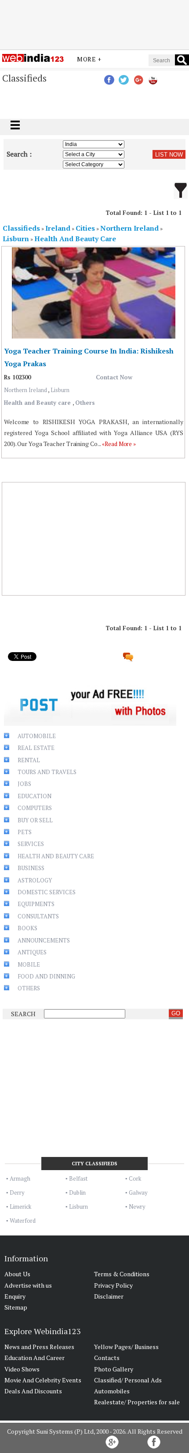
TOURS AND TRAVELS (47, 772)
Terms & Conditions (121, 1274)
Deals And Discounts (33, 1391)
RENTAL (29, 760)
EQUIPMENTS (36, 904)
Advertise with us (28, 1285)
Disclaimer (109, 1296)
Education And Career (34, 1357)
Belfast (78, 1178)
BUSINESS (31, 868)
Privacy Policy (113, 1285)
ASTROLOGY (35, 880)
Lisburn (60, 390)
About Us (17, 1274)
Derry (17, 1192)
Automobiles (112, 1391)
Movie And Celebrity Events (42, 1380)
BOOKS (27, 928)
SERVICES (31, 844)
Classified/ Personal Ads (128, 1380)
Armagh (20, 1178)
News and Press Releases (39, 1346)
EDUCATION (34, 796)
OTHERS (29, 988)
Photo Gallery (113, 1369)
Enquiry (14, 1296)
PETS (25, 832)
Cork (135, 1178)
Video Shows (22, 1369)
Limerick (20, 1206)
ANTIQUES (32, 952)
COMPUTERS (35, 808)
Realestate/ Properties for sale (137, 1402)
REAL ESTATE (36, 748)
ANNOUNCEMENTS (44, 940)
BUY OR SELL (35, 820)
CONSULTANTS (38, 916)
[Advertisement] (94, 23)
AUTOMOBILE (37, 736)
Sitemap (15, 1307)
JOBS (24, 784)
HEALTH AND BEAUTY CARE (56, 856)
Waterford (23, 1221)
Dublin (77, 1192)
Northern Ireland (26, 390)
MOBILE (29, 964)
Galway (138, 1192)
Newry (137, 1206)
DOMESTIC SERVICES (47, 892)
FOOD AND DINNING (46, 976)
